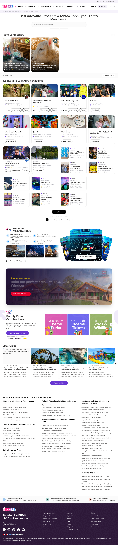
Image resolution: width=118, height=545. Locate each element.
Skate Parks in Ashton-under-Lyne (91, 455)
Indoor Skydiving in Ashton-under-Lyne (93, 435)
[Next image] (27, 90)
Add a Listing (100, 1)
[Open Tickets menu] (35, 6)
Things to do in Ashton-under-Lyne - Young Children (97, 484)
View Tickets (54, 30)
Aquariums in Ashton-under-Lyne (52, 405)
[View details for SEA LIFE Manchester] (16, 160)
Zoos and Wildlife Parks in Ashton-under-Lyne (56, 415)
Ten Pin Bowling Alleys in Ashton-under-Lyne (94, 463)
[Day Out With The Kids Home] (7, 6)
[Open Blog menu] (96, 6)
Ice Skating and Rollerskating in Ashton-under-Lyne (96, 433)
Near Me (103, 6)
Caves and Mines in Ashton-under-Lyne (54, 428)
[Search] (110, 6)
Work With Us (110, 1)
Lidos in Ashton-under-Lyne (11, 433)
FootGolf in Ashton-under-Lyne (90, 425)
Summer (20, 6)
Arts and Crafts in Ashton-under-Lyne (92, 409)
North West (5, 11)
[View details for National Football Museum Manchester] (44, 98)
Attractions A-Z (47, 524)
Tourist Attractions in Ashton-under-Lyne (54, 446)
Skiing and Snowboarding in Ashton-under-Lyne (95, 458)
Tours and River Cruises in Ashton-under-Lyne (56, 448)
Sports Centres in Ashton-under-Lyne (92, 461)
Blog (92, 6)
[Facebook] (4, 530)
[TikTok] (13, 530)
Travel (82, 6)
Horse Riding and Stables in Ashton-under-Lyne (95, 430)
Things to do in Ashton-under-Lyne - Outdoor (16, 456)
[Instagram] (18, 530)
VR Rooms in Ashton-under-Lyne (91, 468)
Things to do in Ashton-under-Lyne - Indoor (16, 454)
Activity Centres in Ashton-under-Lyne (14, 407)
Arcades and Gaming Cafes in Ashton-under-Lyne (96, 407)
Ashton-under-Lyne (28, 11)
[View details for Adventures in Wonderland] (16, 129)
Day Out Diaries (71, 516)
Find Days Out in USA (72, 529)
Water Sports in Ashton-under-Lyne (13, 445)
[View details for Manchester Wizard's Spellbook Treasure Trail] (101, 129)
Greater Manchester (15, 11)
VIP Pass (70, 6)
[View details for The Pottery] (73, 129)
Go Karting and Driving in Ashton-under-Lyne (95, 427)
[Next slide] (114, 35)
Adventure (37, 11)
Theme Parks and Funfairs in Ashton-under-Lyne (56, 443)
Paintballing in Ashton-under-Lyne (91, 448)
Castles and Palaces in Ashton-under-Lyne (55, 425)
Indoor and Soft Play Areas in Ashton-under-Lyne (96, 438)
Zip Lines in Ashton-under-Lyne (12, 420)
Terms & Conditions (96, 527)
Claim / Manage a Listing (97, 518)
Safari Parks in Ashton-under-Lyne (52, 412)
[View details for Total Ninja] (101, 98)
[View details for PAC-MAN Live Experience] (73, 98)
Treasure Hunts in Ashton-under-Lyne (53, 451)
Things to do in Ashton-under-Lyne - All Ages (95, 476)
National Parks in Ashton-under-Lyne (14, 415)
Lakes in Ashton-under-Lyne (11, 430)
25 (67, 219)
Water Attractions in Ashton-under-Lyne (19, 424)
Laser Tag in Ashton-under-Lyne (91, 445)
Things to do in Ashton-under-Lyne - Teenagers (95, 489)
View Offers (64, 30)
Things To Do (44, 6)
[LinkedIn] (8, 530)
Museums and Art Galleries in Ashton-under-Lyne (57, 433)
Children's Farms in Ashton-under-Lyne (53, 407)
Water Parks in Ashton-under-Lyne (13, 443)
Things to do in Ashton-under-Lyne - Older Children (96, 486)
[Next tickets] (59, 251)
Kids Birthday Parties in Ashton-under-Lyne (94, 443)
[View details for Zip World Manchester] (16, 98)
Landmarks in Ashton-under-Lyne (52, 430)
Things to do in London (48, 516)
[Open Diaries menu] (62, 6)
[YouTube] (23, 530)
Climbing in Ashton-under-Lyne (12, 409)
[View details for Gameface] (44, 129)
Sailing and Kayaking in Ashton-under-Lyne (16, 436)
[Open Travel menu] (86, 6)
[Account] (114, 6)
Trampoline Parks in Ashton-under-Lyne (93, 466)
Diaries (58, 6)
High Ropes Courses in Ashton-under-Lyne (15, 412)
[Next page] (71, 219)
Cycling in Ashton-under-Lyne (90, 420)
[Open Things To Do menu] (51, 6)
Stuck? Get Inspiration (48, 521)
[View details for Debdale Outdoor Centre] (44, 160)
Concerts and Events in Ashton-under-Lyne (94, 415)
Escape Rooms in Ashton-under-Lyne (92, 422)
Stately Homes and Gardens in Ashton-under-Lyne (57, 441)
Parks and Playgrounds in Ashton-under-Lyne (16, 417)
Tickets (30, 6)
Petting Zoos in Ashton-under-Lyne (52, 410)
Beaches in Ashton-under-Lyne (12, 428)
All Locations (46, 527)
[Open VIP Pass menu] (75, 6)
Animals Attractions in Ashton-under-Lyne (59, 401)
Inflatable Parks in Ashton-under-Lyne (92, 440)
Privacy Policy (95, 524)
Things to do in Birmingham (50, 518)
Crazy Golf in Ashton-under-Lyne (91, 417)
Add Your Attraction (96, 521)
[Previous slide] (112, 35)
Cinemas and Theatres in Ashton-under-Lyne (94, 412)
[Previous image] (5, 90)
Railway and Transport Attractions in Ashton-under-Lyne (59, 436)
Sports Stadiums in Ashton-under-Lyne (53, 438)
